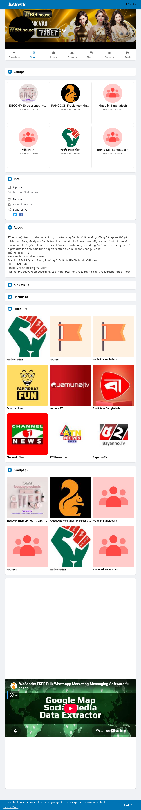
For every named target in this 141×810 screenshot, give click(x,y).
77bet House (52, 30)
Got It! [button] (128, 805)
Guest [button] (131, 4)
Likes (17, 308)
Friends (19, 296)
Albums (19, 284)
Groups (19, 470)
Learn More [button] (10, 807)
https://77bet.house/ (25, 192)
